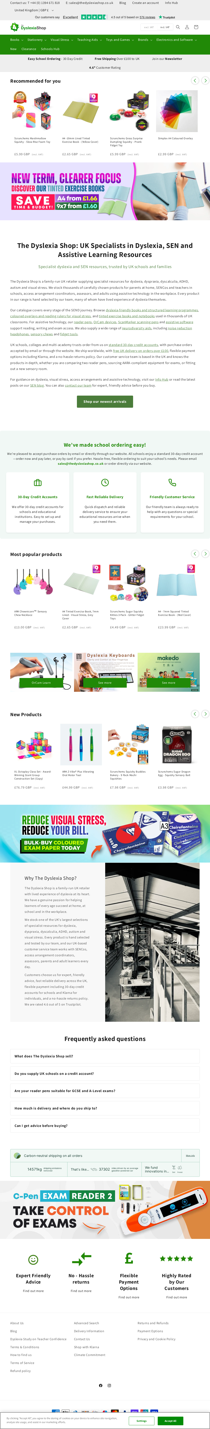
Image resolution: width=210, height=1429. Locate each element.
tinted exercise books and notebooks (127, 316)
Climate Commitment (89, 1355)
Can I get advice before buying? (41, 1125)
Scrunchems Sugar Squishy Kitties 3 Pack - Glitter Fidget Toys (127, 615)
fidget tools (69, 334)
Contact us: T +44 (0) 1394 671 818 (35, 3)
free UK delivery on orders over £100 (140, 350)
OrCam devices (105, 322)
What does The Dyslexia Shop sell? (44, 1056)
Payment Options (150, 1331)
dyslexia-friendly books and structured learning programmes (152, 310)
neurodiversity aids (136, 328)
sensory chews (42, 334)
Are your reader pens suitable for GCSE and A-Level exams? (65, 1090)
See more (105, 683)
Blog (122, 3)
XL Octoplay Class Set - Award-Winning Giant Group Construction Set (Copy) (32, 775)
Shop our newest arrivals (104, 401)
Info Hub (171, 3)
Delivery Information (89, 1331)
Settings (142, 1421)
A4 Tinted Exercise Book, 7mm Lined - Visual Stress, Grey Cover (80, 615)
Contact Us (82, 1339)
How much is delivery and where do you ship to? (56, 1108)
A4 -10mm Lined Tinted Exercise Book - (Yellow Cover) (80, 140)
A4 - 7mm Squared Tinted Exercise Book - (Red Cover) (174, 613)
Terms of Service (22, 1363)
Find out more (33, 1291)
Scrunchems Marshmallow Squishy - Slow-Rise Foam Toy (32, 140)
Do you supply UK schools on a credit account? (54, 1073)
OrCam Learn (41, 683)
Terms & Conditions (24, 1347)
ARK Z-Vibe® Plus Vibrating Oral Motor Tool (78, 773)
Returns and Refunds (153, 1323)
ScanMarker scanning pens (138, 322)
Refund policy (20, 1371)
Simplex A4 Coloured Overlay (175, 138)
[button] (16, 40)
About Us (17, 1323)
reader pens (83, 322)
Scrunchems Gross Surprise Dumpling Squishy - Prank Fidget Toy (126, 142)
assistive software (179, 322)
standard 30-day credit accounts (133, 344)
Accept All (170, 1421)
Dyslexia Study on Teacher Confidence (38, 1339)
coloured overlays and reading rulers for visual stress (50, 316)
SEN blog (37, 385)
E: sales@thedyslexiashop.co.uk (89, 3)
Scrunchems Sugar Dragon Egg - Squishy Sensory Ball (174, 773)
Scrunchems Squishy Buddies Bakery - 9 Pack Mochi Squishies (128, 775)
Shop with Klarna (86, 1347)
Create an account (145, 3)
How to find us (21, 1355)
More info (190, 1155)
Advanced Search (86, 1323)
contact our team (78, 385)
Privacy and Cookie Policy (156, 1339)
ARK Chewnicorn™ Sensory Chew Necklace (30, 613)
